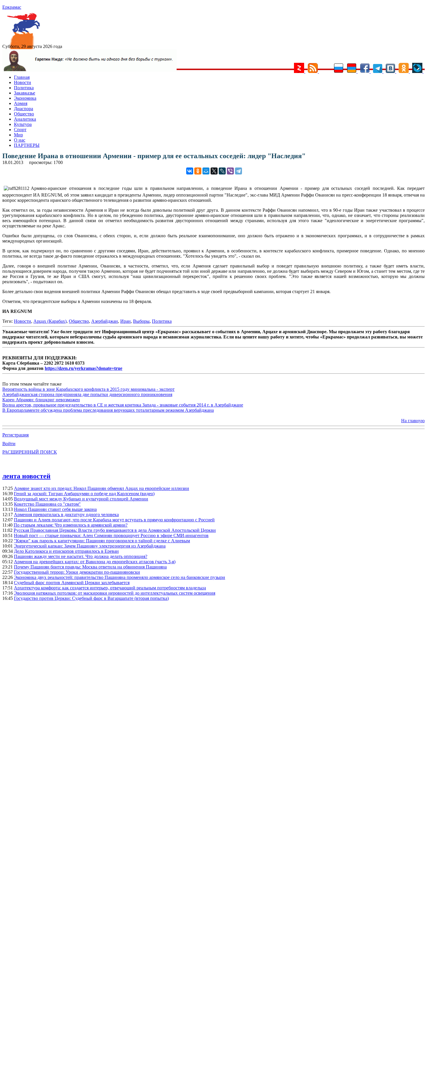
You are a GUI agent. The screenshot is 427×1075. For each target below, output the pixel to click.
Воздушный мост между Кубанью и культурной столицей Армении (81, 498)
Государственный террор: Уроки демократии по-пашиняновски (77, 572)
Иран (125, 321)
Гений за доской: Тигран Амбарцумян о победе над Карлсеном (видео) (84, 493)
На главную (413, 420)
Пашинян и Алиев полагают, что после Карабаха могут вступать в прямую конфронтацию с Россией (114, 519)
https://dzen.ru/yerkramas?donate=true (83, 368)
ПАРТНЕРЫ (27, 145)
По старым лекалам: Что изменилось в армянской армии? (71, 525)
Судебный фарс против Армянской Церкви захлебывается (72, 582)
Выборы (141, 321)
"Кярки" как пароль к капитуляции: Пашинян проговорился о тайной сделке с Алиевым (102, 540)
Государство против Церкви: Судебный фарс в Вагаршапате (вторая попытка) (91, 598)
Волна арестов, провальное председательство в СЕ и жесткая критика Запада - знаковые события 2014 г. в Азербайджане (122, 404)
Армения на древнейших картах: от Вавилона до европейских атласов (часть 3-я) (94, 561)
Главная (22, 77)
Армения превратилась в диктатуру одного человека (66, 514)
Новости (22, 82)
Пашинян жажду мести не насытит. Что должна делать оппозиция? (80, 556)
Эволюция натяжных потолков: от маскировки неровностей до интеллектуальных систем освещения (114, 593)
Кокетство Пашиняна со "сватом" (47, 504)
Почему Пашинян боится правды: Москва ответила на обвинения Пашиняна (90, 566)
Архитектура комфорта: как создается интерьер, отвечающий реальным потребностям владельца (110, 587)
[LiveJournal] (222, 170)
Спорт (20, 129)
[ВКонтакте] (189, 170)
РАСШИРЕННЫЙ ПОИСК (29, 452)
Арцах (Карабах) (50, 321)
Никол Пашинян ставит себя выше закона (55, 509)
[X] (214, 170)
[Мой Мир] (205, 170)
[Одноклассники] (197, 170)
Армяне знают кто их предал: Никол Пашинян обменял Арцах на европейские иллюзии (101, 488)
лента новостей (26, 476)
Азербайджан (104, 321)
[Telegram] (238, 170)
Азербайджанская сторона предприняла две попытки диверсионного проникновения (87, 394)
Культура (23, 124)
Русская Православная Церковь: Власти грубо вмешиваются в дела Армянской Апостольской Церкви (115, 530)
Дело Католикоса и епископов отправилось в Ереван (66, 551)
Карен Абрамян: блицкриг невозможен (41, 399)
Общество (24, 113)
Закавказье (24, 92)
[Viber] (230, 170)
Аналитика (25, 119)
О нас (19, 140)
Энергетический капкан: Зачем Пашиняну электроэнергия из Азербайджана (90, 545)
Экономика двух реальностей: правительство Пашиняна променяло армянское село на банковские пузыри (119, 577)
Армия (20, 103)
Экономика (25, 98)
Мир (18, 134)
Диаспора (23, 108)
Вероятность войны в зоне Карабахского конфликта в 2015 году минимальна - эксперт (88, 389)
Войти (8, 443)
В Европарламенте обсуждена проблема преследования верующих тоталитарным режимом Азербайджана (108, 410)
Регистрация (15, 435)
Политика (24, 87)
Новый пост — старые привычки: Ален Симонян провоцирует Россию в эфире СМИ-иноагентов (111, 535)
